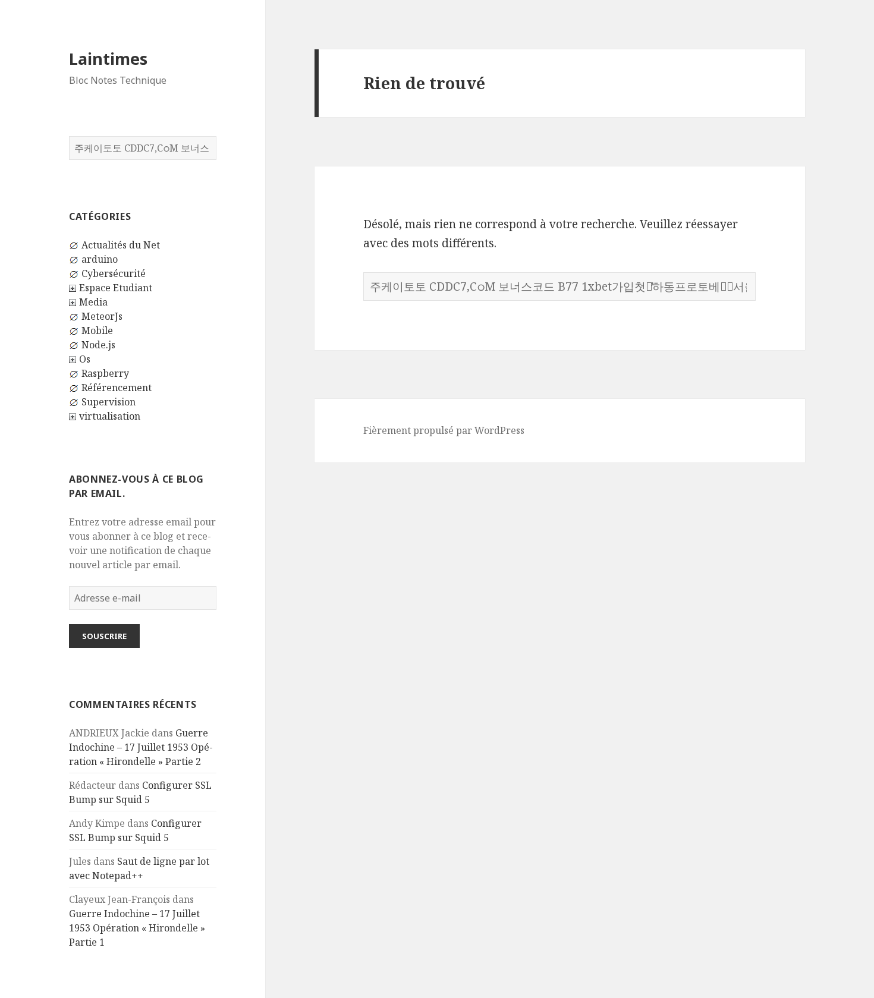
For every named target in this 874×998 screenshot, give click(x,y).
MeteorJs (101, 316)
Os (84, 359)
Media (93, 301)
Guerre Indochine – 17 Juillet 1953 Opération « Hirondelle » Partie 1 (137, 928)
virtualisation (109, 416)
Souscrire (104, 636)
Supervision (108, 401)
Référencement (116, 387)
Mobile (97, 330)
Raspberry (105, 373)
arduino (99, 259)
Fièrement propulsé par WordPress (443, 430)
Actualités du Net (120, 244)
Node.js (98, 344)
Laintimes (108, 59)
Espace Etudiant (115, 287)
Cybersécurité (113, 273)
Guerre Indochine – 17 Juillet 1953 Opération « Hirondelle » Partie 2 (141, 747)
